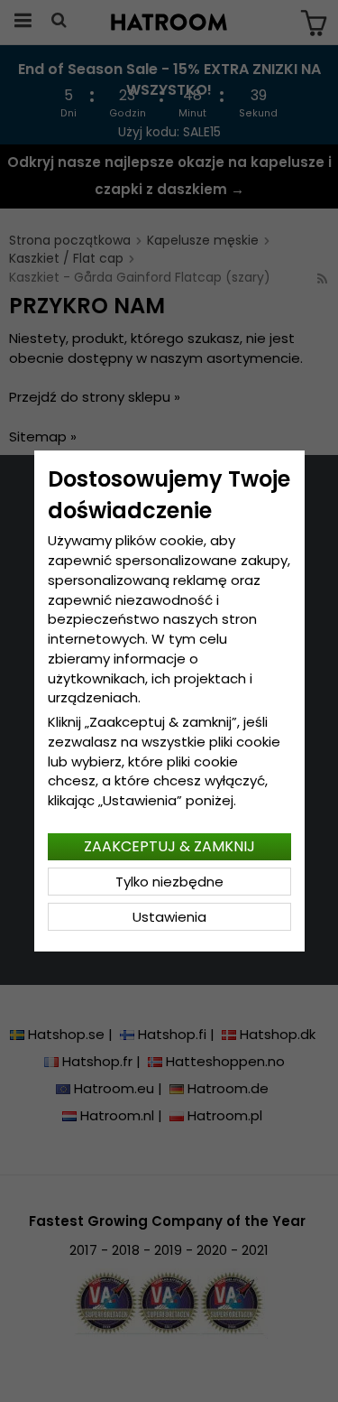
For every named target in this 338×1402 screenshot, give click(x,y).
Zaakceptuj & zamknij (169, 846)
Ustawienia (169, 916)
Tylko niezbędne (169, 881)
